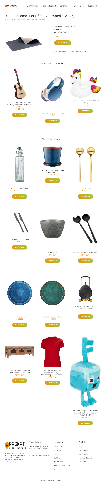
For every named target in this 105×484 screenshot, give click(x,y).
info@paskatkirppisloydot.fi (39, 455)
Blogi (82, 6)
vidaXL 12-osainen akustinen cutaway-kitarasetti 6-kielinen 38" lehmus (19, 104)
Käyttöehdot (83, 454)
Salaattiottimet (85, 188)
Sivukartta (82, 462)
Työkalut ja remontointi (62, 465)
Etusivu (7, 20)
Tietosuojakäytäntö (86, 458)
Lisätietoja (62, 43)
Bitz (73, 26)
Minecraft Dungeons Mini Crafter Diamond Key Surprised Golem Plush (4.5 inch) (85, 413)
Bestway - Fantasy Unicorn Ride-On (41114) (85, 102)
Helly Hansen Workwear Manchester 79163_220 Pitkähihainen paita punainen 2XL (52, 373)
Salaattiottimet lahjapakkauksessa (85, 253)
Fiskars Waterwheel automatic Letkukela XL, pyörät (85, 307)
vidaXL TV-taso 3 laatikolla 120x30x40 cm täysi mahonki (19, 372)
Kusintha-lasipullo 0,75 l (19, 188)
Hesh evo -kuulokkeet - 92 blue (52, 113)
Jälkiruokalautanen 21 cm (52, 317)
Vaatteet (57, 469)
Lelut (73, 6)
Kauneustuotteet (49, 6)
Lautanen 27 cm (20, 317)
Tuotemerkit (93, 6)
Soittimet (63, 6)
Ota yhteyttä (83, 450)
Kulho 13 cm (52, 253)
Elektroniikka (32, 6)
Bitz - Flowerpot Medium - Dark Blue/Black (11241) (52, 171)
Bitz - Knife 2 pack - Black (19, 239)
